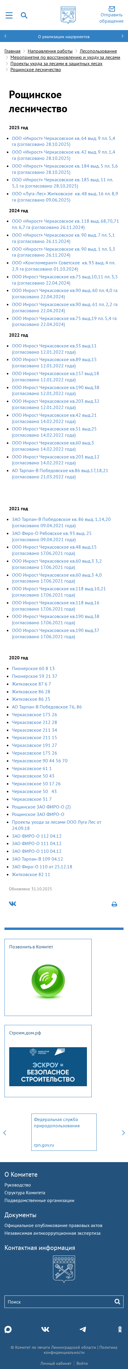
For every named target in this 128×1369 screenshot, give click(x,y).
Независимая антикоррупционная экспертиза (52, 1233)
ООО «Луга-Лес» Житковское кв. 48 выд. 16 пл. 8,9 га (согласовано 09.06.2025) (65, 197)
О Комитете (21, 1174)
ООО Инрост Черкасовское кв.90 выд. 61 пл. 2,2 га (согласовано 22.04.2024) (65, 307)
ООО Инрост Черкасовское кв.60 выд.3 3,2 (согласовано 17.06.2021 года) (57, 564)
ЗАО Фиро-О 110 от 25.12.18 (42, 867)
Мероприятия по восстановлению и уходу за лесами (65, 57)
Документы (20, 1215)
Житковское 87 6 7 (31, 684)
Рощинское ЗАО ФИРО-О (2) (41, 807)
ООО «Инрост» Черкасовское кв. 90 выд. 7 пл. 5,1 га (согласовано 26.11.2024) (63, 238)
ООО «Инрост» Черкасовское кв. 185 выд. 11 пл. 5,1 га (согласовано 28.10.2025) (62, 183)
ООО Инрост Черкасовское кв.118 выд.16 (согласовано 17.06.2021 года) (55, 606)
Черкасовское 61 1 (32, 768)
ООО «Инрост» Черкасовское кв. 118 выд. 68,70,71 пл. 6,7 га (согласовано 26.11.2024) (65, 224)
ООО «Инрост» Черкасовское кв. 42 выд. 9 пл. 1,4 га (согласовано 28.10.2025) (63, 155)
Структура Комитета (24, 1192)
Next (124, 1132)
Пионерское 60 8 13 (33, 668)
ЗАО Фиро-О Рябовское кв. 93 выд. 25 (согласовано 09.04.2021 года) (52, 536)
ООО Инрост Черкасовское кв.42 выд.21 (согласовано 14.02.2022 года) (54, 418)
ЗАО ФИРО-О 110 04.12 (37, 851)
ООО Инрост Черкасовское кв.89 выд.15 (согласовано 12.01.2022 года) (54, 362)
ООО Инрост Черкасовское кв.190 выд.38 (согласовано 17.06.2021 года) (55, 619)
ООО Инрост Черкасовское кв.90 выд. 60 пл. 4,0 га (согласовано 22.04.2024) (65, 293)
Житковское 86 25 (31, 699)
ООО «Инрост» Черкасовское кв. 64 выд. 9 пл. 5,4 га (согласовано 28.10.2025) (63, 141)
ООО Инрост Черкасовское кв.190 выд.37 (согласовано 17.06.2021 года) (55, 633)
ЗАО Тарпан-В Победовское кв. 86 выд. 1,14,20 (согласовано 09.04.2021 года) (61, 522)
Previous (4, 1132)
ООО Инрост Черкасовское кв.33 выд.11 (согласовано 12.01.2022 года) (54, 349)
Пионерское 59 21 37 (34, 676)
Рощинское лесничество (35, 69)
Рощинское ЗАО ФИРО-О (38, 814)
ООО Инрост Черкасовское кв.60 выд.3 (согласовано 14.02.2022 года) (53, 446)
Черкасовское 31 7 (32, 799)
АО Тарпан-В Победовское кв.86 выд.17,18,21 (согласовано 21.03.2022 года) (60, 473)
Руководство (17, 1185)
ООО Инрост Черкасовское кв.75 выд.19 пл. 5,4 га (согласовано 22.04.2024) (64, 321)
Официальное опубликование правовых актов (53, 1225)
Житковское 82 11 (31, 874)
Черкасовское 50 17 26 (36, 783)
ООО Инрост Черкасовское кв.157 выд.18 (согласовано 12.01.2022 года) (55, 376)
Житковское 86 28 (31, 691)
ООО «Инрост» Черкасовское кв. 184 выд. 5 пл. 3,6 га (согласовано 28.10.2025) (65, 169)
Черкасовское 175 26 (34, 714)
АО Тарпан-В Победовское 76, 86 (47, 707)
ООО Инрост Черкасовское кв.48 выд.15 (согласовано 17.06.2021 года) (54, 550)
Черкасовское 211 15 (34, 737)
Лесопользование (98, 51)
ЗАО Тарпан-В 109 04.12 (37, 859)
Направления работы (50, 51)
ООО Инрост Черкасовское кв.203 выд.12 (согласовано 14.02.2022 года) (55, 460)
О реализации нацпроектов (64, 36)
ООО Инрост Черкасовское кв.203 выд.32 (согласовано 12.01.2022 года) (55, 404)
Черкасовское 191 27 (34, 745)
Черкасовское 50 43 (33, 776)
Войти (82, 1363)
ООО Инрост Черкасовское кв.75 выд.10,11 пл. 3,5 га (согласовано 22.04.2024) (65, 280)
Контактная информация (39, 1247)
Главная (12, 51)
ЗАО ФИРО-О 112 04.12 (37, 836)
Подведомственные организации (39, 1200)
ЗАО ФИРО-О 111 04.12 (37, 843)
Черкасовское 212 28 (34, 722)
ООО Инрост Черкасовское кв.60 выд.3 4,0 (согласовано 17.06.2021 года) (57, 578)
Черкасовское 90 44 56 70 (40, 761)
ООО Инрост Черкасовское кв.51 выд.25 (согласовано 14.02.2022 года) (54, 432)
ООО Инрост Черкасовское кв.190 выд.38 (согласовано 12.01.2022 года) (55, 390)
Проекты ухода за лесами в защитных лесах (56, 63)
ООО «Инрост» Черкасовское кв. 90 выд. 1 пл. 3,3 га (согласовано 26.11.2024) (63, 252)
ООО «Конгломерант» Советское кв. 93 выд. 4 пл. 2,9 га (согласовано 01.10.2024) (63, 266)
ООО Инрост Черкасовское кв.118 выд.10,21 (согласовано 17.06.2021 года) (59, 592)
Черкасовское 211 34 (34, 730)
